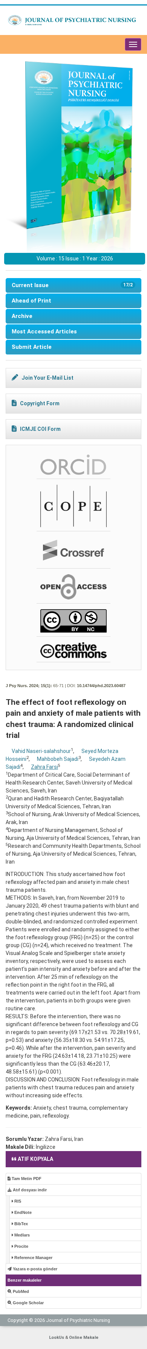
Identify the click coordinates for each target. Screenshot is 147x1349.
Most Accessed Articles (44, 331)
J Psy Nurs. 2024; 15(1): (29, 685)
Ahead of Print (31, 300)
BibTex (20, 1223)
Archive (22, 316)
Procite (20, 1246)
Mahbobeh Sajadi (57, 759)
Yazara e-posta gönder (34, 1269)
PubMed (20, 1291)
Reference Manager (32, 1257)
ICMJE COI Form (40, 429)
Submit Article (32, 347)
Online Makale (83, 1337)
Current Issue (72, 285)
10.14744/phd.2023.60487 (101, 685)
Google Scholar (28, 1302)
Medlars (21, 1235)
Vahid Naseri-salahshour (41, 751)
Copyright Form (40, 403)
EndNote (22, 1212)
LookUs (56, 1337)
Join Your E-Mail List (47, 378)
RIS (17, 1201)
